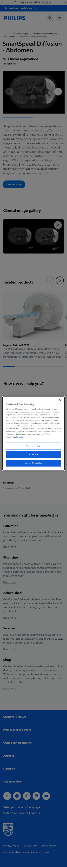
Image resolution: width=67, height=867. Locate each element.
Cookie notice (18, 437)
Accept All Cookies (33, 463)
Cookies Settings (33, 446)
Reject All (33, 454)
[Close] (60, 400)
